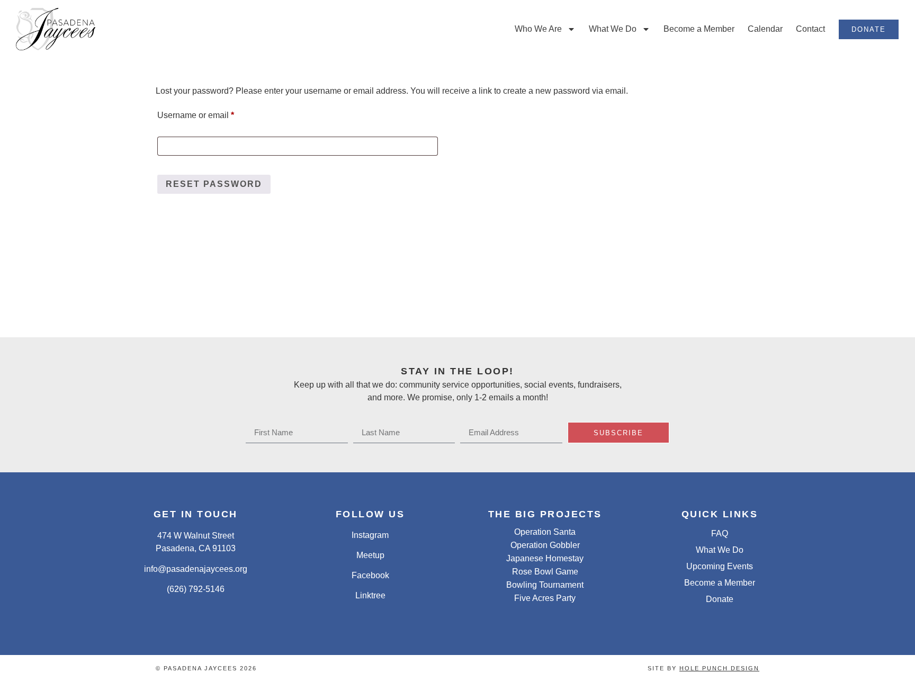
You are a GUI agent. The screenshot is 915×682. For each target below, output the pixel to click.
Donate (719, 599)
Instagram (370, 535)
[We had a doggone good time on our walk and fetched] (629, 304)
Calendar (765, 28)
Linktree (370, 595)
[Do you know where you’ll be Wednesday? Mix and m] (171, 304)
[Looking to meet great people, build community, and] (514, 304)
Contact (810, 28)
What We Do (612, 28)
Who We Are (538, 28)
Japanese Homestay (545, 558)
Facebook (370, 575)
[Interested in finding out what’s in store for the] (286, 304)
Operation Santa (545, 531)
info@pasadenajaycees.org (195, 568)
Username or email (212, 113)
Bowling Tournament (545, 584)
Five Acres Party (545, 598)
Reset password (214, 184)
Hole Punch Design (719, 668)
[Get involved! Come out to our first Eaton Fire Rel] (858, 304)
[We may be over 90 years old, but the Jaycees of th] (744, 304)
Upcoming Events (719, 566)
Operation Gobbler (545, 545)
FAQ (719, 533)
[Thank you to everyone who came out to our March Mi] (56, 304)
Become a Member (698, 28)
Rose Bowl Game (545, 571)
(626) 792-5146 (196, 589)
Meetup (370, 555)
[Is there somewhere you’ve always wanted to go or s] (400, 304)
